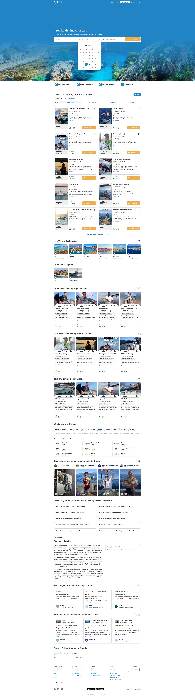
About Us (56, 669)
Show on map (71, 98)
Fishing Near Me (76, 675)
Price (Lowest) (113, 102)
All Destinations (95, 675)
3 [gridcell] (92, 67)
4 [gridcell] (95, 67)
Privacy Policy (113, 673)
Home (55, 90)
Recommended (70, 102)
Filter (138, 94)
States (92, 671)
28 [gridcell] (95, 64)
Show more (71, 120)
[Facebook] (55, 689)
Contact (56, 675)
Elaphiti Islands (79, 657)
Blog (55, 673)
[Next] (139, 241)
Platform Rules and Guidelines (118, 677)
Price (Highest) (92, 102)
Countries (93, 669)
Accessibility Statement (116, 679)
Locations (93, 673)
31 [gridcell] (83, 67)
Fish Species (76, 673)
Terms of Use (113, 671)
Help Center (113, 669)
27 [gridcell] (92, 64)
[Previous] (136, 241)
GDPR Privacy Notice (115, 675)
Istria (55, 657)
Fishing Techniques (77, 669)
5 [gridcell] (98, 67)
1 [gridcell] (86, 67)
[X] (58, 689)
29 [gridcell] (98, 64)
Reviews (132, 102)
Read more (58, 320)
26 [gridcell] (89, 64)
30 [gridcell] (80, 67)
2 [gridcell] (89, 67)
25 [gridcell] (86, 64)
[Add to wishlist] (94, 109)
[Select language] (117, 2)
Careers (56, 671)
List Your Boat (124, 2)
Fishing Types (76, 671)
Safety (55, 677)
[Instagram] (62, 689)
